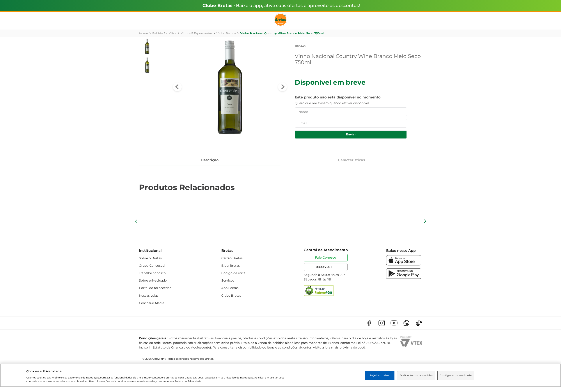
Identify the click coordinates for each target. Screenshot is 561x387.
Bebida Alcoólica (164, 33)
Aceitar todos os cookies (416, 375)
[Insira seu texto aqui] (403, 264)
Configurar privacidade (456, 375)
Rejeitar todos (379, 375)
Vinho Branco (226, 33)
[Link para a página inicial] (143, 33)
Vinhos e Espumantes (196, 33)
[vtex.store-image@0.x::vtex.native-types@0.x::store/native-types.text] (369, 323)
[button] (136, 221)
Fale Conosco (325, 257)
